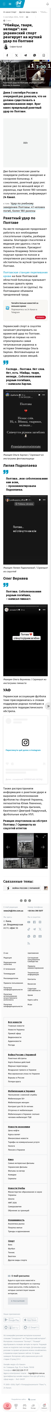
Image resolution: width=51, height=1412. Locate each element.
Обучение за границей (18, 1210)
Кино (11, 1159)
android (12, 1319)
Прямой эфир (14, 1033)
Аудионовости (14, 1041)
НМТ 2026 (12, 1203)
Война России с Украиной (22, 1054)
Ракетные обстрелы (17, 1058)
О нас (6, 953)
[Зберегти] (44, 55)
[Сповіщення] (47, 4)
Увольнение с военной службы (22, 1095)
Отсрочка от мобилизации (20, 1110)
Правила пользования (13, 983)
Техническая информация (33, 974)
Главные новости (16, 1025)
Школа (11, 1199)
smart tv (12, 1327)
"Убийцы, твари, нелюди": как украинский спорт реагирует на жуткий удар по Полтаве (44, 12)
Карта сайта (33, 1000)
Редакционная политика (10, 963)
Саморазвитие (15, 1206)
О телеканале (9, 969)
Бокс (10, 1244)
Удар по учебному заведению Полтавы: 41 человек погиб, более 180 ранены (24, 207)
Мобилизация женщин (18, 1102)
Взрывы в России (16, 1077)
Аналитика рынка (16, 1224)
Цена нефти (13, 1130)
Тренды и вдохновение (19, 1231)
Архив (30, 995)
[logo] (18, 4)
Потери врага (14, 1081)
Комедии (12, 1175)
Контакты (32, 979)
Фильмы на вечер (16, 1171)
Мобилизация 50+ (16, 1098)
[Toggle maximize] (44, 836)
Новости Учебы (16, 1188)
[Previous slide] (8, 847)
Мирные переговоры (18, 1066)
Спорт (11, 1241)
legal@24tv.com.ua (36, 1373)
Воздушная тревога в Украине (22, 1070)
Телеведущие (9, 974)
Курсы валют (14, 1134)
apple (31, 1319)
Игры (30, 1005)
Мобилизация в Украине (21, 1091)
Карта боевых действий (19, 1062)
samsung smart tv (31, 1327)
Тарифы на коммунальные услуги (24, 1142)
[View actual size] (37, 836)
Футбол (11, 1248)
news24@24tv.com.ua (13, 911)
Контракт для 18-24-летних (20, 1106)
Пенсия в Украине (16, 1150)
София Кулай (16, 47)
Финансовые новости (18, 1138)
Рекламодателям (11, 978)
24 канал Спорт (10, 12)
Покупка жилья (15, 1227)
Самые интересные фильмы (21, 1163)
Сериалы (12, 1178)
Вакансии (32, 984)
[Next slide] (42, 847)
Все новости (15, 1022)
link (28, 922)
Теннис (11, 1252)
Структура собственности (34, 989)
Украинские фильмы (17, 1167)
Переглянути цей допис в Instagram (23, 750)
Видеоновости (15, 1037)
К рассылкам (18, 1301)
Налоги (11, 1146)
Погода (11, 1045)
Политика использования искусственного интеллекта (10, 997)
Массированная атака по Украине (24, 1074)
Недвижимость (16, 1220)
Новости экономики (19, 1126)
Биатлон (12, 1256)
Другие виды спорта (28, 12)
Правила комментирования (36, 967)
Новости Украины (16, 1029)
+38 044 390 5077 (35, 911)
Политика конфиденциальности (13, 989)
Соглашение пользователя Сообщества (34, 959)
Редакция (8, 958)
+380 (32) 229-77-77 (20, 1370)
